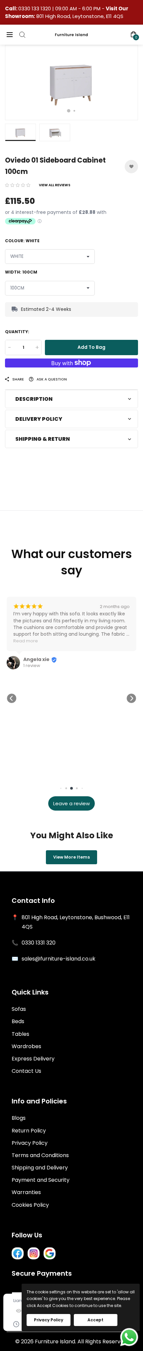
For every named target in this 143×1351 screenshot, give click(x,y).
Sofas (19, 1009)
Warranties (26, 1192)
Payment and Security (41, 1180)
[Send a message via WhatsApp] (129, 1337)
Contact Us (26, 1071)
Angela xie (36, 659)
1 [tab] (69, 110)
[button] (17, 185)
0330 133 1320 (35, 8)
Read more (25, 641)
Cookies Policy (30, 1205)
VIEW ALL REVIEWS (55, 185)
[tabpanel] (71, 82)
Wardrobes (26, 1046)
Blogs (19, 1118)
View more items (71, 857)
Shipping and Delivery (40, 1167)
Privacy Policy (30, 1143)
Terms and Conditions (40, 1155)
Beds (18, 1021)
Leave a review (71, 803)
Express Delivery (33, 1058)
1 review (31, 666)
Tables (20, 1034)
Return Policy (29, 1130)
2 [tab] (74, 111)
